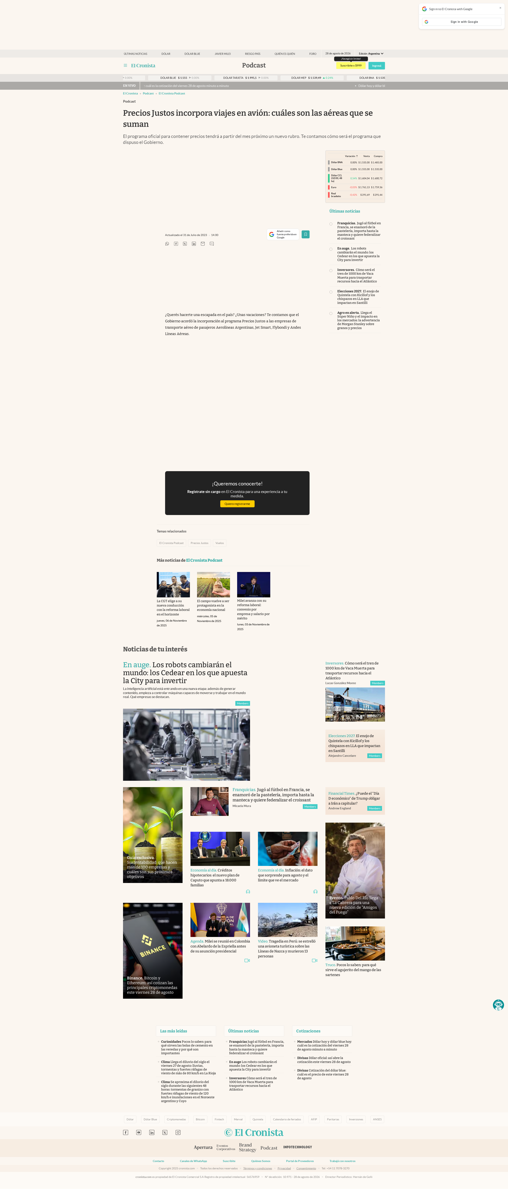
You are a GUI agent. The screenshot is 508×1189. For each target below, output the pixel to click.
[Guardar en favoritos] (306, 234)
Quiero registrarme (237, 503)
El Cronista (130, 93)
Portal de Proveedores (300, 1161)
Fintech (219, 1119)
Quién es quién (285, 53)
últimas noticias (135, 53)
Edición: (369, 53)
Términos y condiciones (257, 1168)
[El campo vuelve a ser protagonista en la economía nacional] (213, 584)
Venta (366, 156)
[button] (498, 1005)
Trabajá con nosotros (342, 1161)
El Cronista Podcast (172, 93)
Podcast (148, 93)
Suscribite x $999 (351, 65)
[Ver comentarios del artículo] (212, 244)
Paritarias (333, 1119)
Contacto (158, 1161)
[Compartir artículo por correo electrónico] (203, 244)
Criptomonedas (176, 1119)
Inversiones (356, 1119)
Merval (238, 1119)
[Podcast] (269, 1148)
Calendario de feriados (287, 1119)
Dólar (166, 53)
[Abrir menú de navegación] (125, 65)
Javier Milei (223, 53)
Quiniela (258, 1119)
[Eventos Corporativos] (225, 1148)
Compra (378, 156)
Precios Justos (199, 543)
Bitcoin (200, 1119)
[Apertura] (203, 1148)
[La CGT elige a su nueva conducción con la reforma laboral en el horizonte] (173, 584)
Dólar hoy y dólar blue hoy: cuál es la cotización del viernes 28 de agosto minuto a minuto (365, 86)
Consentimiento (306, 1168)
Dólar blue (192, 53)
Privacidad (284, 1168)
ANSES (377, 1119)
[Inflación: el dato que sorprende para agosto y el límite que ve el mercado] (288, 849)
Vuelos (220, 543)
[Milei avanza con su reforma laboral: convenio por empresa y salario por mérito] (253, 584)
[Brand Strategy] (248, 1148)
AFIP (314, 1119)
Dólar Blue (150, 1119)
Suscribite (229, 1161)
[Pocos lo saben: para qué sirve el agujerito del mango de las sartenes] (355, 943)
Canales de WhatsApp (193, 1161)
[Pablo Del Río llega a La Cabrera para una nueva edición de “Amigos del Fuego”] (355, 870)
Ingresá (376, 65)
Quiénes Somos (260, 1161)
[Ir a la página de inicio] (143, 65)
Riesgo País (252, 53)
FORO (312, 53)
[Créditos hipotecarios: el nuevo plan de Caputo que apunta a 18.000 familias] (220, 849)
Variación (350, 156)
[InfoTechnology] (298, 1148)
